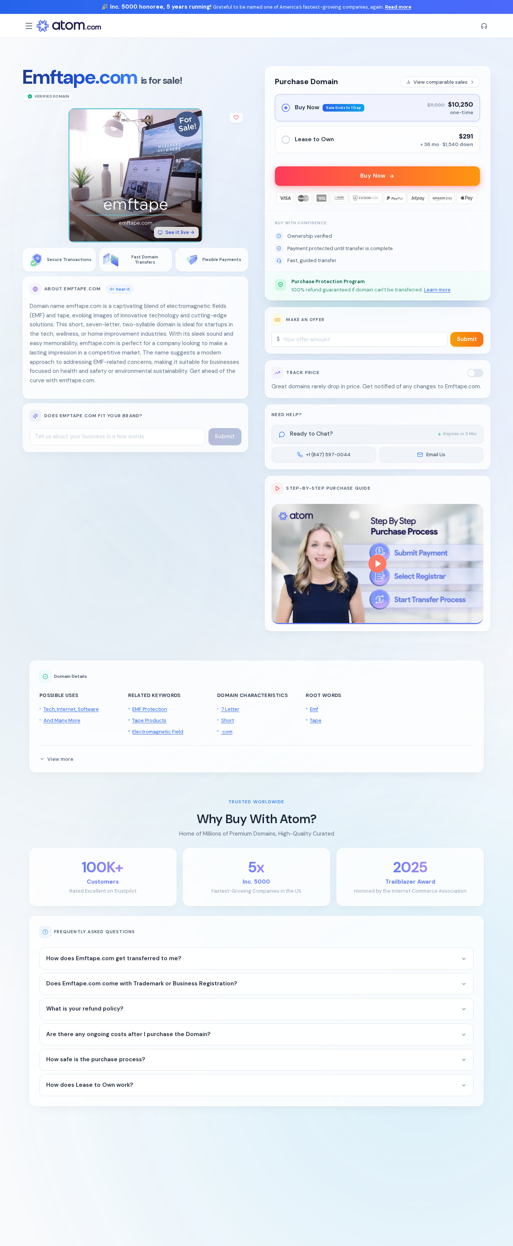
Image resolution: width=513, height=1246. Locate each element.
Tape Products (149, 720)
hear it (123, 288)
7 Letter (230, 709)
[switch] (475, 373)
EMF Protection (149, 709)
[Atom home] (68, 26)
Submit (467, 339)
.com (226, 732)
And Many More (62, 720)
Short (227, 720)
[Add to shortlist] (236, 118)
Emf (314, 709)
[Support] (484, 26)
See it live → (180, 232)
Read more (398, 7)
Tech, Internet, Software (71, 709)
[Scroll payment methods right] (474, 198)
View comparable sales (440, 82)
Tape (315, 720)
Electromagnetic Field (157, 732)
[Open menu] (29, 26)
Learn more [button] (437, 290)
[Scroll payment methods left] (281, 198)
